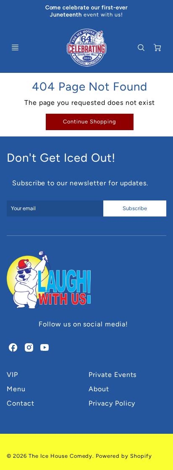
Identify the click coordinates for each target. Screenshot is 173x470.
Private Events (112, 375)
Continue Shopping (89, 121)
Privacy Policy (112, 403)
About (99, 389)
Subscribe (135, 208)
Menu (16, 389)
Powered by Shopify (124, 456)
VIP (12, 375)
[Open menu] (15, 47)
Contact (20, 403)
